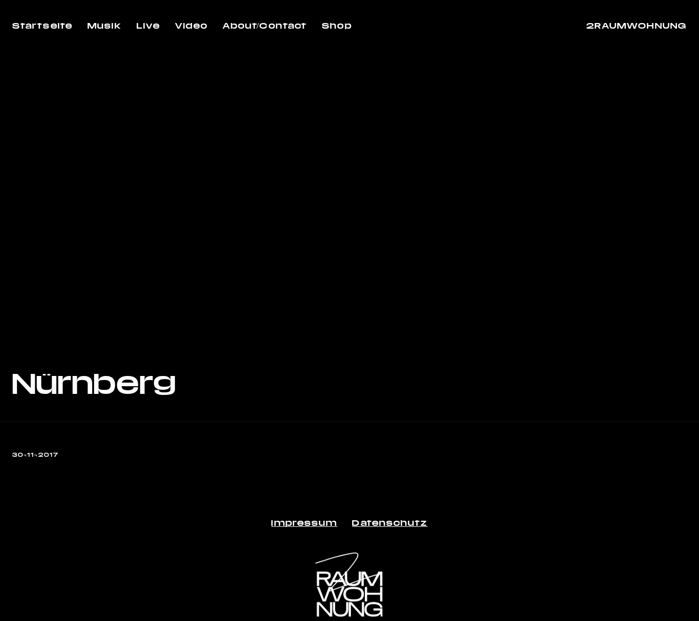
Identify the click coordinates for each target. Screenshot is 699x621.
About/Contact (265, 25)
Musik (105, 25)
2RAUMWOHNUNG (636, 25)
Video (191, 25)
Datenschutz (389, 522)
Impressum (304, 522)
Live (148, 25)
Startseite (42, 25)
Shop (337, 25)
